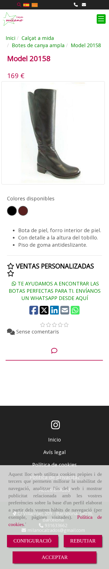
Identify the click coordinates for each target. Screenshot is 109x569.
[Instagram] (55, 426)
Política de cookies (54, 464)
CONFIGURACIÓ (32, 541)
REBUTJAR (83, 541)
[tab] (54, 351)
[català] (35, 4)
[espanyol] (26, 4)
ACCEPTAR (55, 557)
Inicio (54, 439)
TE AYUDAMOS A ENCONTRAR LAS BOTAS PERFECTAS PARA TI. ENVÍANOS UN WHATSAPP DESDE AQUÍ (55, 290)
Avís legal (54, 452)
